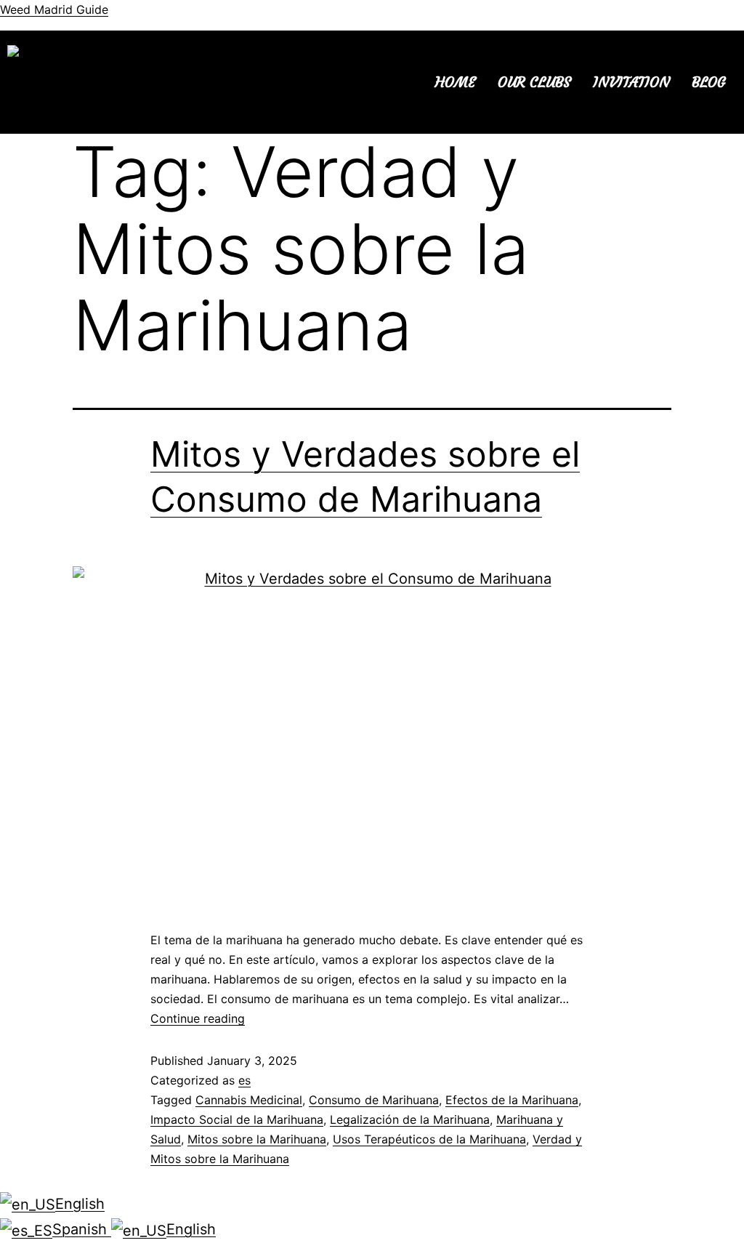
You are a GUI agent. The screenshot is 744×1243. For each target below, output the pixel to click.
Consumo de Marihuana (374, 1100)
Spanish (81, 1229)
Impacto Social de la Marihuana (236, 1119)
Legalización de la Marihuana (410, 1119)
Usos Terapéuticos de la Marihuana (429, 1139)
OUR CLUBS (534, 82)
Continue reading (197, 1018)
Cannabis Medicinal (248, 1100)
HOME (455, 82)
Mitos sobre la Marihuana (256, 1139)
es (244, 1080)
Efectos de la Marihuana (511, 1100)
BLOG (709, 82)
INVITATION (631, 82)
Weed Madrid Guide (54, 9)
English (80, 1203)
